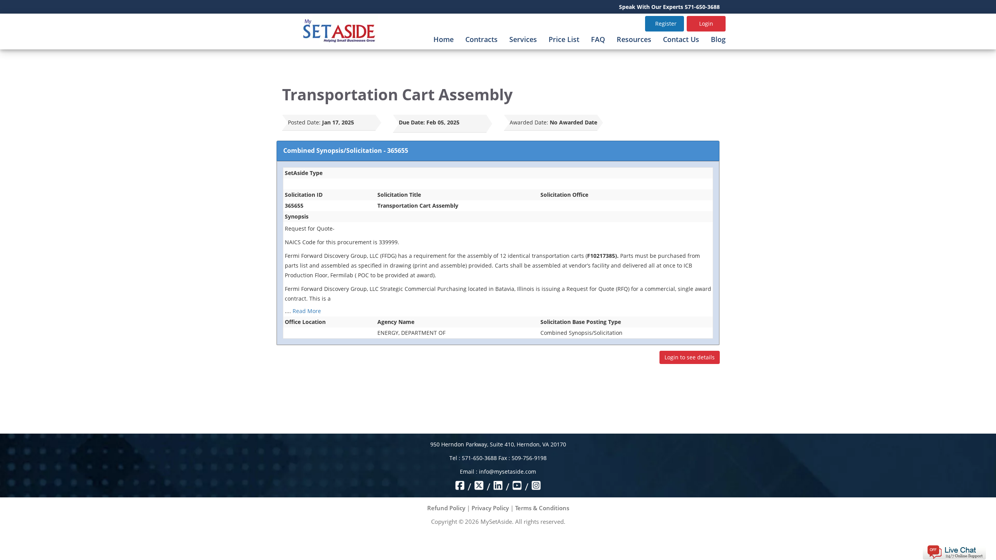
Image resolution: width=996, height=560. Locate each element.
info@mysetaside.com (507, 471)
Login (706, 23)
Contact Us (681, 39)
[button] (954, 551)
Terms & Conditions (542, 508)
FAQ (598, 39)
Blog (718, 39)
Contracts (481, 39)
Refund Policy (446, 508)
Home (443, 39)
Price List (564, 39)
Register (666, 23)
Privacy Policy (490, 508)
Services (523, 39)
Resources (634, 39)
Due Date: (412, 122)
